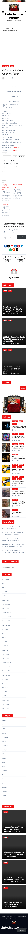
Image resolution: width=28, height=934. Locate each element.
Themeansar (18, 919)
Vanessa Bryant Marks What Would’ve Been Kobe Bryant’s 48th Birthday (12, 539)
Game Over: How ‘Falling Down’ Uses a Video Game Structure (18, 513)
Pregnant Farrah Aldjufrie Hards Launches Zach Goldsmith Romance (14, 528)
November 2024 (6, 667)
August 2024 (5, 679)
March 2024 (5, 700)
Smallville (5, 787)
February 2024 (6, 704)
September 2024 (6, 675)
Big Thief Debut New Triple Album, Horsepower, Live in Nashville (14, 339)
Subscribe (21, 237)
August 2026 (5, 579)
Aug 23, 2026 (16, 313)
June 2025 (5, 637)
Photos (4, 775)
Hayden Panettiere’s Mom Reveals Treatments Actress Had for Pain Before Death (13, 552)
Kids (3, 754)
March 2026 (5, 600)
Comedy (4, 733)
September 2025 (6, 625)
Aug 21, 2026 (16, 373)
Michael (9, 78)
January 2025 (5, 658)
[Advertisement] (14, 46)
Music (12, 66)
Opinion (15, 423)
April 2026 (5, 596)
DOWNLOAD (15, 148)
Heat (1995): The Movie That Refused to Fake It (19, 426)
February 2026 (6, 604)
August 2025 (5, 629)
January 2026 (5, 608)
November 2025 (6, 617)
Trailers (4, 795)
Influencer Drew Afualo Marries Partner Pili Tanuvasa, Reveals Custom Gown (13, 545)
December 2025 (6, 612)
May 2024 (5, 692)
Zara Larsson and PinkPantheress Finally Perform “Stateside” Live (13, 309)
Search (6, 383)
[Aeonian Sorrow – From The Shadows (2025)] (18, 191)
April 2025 (5, 646)
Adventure (5, 725)
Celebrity (4, 729)
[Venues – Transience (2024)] (7, 209)
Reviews (4, 779)
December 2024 (6, 662)
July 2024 (4, 683)
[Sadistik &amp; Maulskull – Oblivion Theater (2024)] (7, 192)
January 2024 (5, 708)
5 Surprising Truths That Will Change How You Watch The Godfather (18, 459)
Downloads (5, 66)
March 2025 (5, 650)
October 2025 (6, 621)
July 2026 (4, 583)
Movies (21, 464)
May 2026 (5, 592)
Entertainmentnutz (14, 16)
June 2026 (5, 587)
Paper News (9, 919)
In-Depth (15, 421)
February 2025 (6, 654)
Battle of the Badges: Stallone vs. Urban (18, 447)
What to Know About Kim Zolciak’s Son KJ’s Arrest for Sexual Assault (13, 533)
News (10, 290)
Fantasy (4, 741)
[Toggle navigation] (3, 12)
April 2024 (5, 696)
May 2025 (5, 642)
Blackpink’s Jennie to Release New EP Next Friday (11, 369)
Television (5, 791)
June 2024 (5, 687)
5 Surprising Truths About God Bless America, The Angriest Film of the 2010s (18, 484)
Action (4, 720)
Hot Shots (5, 745)
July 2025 (4, 633)
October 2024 (6, 671)
